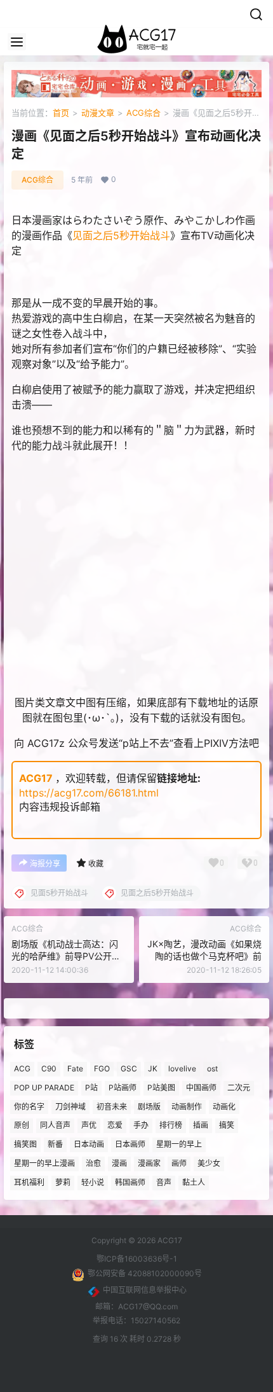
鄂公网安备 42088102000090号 (145, 1273)
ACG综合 (143, 113)
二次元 (238, 1087)
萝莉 (62, 1182)
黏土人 (193, 1182)
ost (212, 1068)
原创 (21, 1126)
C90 (49, 1068)
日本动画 (89, 1145)
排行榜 (170, 1126)
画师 (179, 1163)
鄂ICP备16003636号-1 (137, 1258)
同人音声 (55, 1126)
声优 (89, 1126)
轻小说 (92, 1182)
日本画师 (130, 1145)
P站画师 (122, 1087)
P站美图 (161, 1087)
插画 (200, 1126)
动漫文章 (97, 113)
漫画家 (149, 1163)
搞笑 (226, 1126)
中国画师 (201, 1087)
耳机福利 (29, 1182)
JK (152, 1068)
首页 (61, 113)
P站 (91, 1087)
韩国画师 (130, 1182)
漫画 (119, 1163)
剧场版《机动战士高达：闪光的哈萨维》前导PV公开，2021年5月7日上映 (66, 956)
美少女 (208, 1163)
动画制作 (186, 1106)
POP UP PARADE (44, 1087)
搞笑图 (25, 1145)
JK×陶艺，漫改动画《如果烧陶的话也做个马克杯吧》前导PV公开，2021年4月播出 (204, 956)
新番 (55, 1145)
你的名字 (29, 1106)
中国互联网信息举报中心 (145, 1290)
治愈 (93, 1163)
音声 (163, 1182)
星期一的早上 (179, 1145)
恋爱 (115, 1126)
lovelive (182, 1068)
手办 (141, 1126)
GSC (129, 1068)
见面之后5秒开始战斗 (121, 235)
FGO (102, 1068)
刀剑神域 (70, 1106)
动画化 (224, 1106)
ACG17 (36, 778)
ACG (22, 1068)
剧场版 (149, 1106)
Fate (75, 1068)
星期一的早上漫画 (44, 1163)
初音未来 (112, 1106)
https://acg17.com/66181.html (89, 792)
